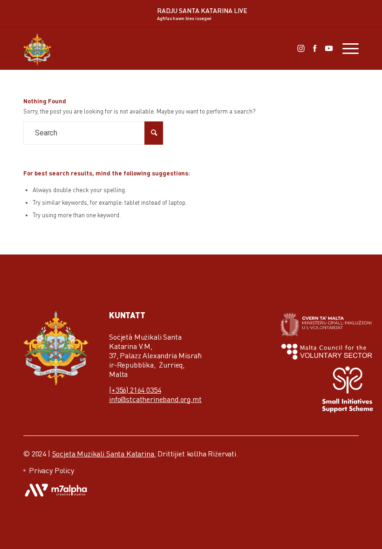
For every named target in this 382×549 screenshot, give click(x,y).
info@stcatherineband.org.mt (155, 399)
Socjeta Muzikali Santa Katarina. (104, 453)
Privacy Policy (51, 470)
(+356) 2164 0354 (135, 390)
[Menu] (346, 48)
